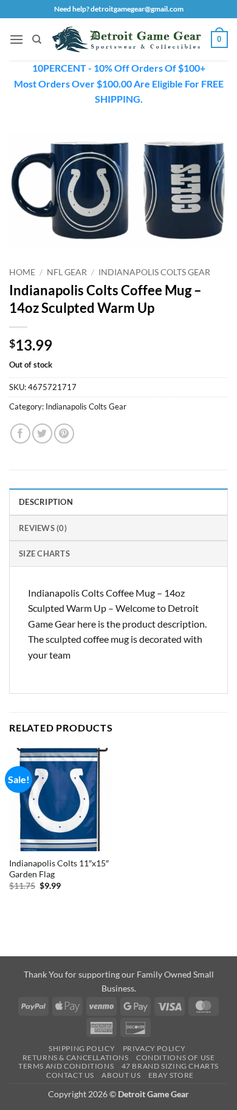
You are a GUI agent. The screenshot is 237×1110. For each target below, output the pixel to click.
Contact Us (70, 1075)
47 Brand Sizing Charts (170, 1066)
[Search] (36, 39)
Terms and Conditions (66, 1066)
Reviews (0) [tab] (43, 528)
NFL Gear (67, 272)
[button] (16, 39)
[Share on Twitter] (42, 433)
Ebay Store (171, 1075)
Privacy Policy (154, 1048)
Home (22, 272)
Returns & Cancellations (75, 1057)
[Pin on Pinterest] (64, 433)
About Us (120, 1075)
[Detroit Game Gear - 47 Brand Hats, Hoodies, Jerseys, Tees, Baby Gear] (126, 39)
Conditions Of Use (175, 1057)
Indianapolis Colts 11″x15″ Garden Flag (59, 868)
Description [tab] (46, 502)
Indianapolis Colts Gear (154, 272)
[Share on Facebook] (20, 433)
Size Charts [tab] (44, 553)
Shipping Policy (82, 1048)
